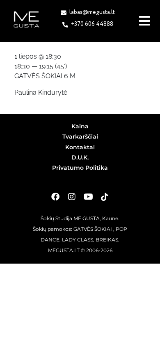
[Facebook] (55, 197)
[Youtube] (88, 197)
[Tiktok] (104, 197)
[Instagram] (72, 197)
